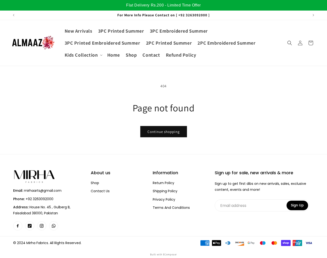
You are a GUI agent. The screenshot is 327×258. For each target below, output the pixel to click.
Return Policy (163, 183)
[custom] (17, 225)
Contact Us (100, 191)
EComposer (170, 254)
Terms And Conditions (171, 207)
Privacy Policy (164, 199)
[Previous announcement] (13, 15)
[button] (83, 55)
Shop (95, 183)
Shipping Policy (165, 191)
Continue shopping (163, 131)
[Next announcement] (313, 15)
